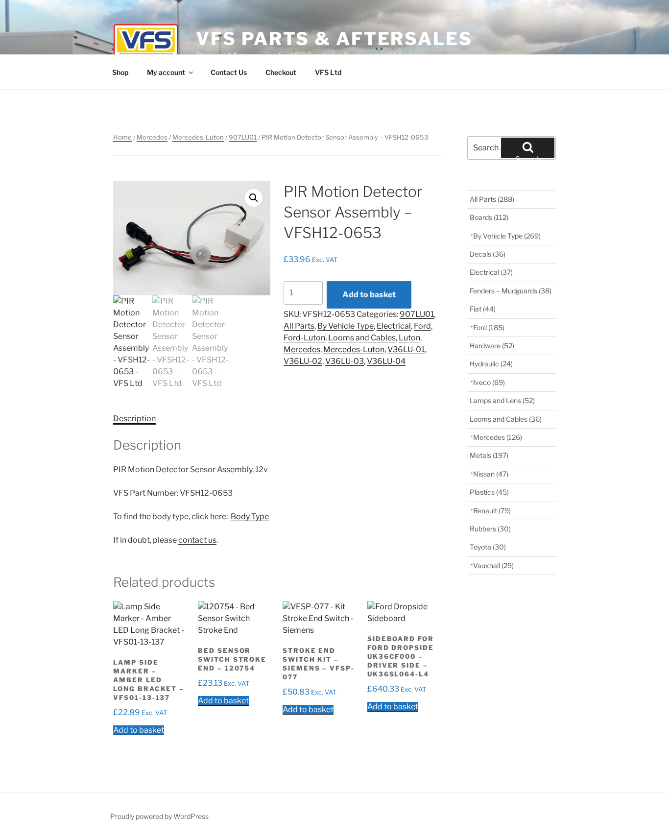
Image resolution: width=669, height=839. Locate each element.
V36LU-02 (303, 361)
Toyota (488, 547)
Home (122, 137)
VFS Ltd (328, 72)
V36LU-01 (406, 349)
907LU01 (243, 137)
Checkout (280, 72)
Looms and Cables (362, 337)
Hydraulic (491, 364)
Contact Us (229, 72)
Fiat (483, 309)
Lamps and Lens (502, 400)
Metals (489, 455)
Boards (489, 217)
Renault (492, 510)
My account (166, 72)
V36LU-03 (344, 361)
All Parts (299, 326)
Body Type (250, 516)
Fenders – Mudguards (510, 291)
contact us (197, 540)
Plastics (489, 492)
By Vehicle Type (345, 326)
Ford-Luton (304, 337)
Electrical (394, 326)
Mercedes (152, 137)
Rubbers (490, 529)
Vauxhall (493, 565)
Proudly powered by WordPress (159, 816)
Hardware (492, 345)
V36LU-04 (386, 361)
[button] (254, 198)
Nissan (490, 474)
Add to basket (369, 294)
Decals (487, 254)
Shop (120, 72)
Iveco (489, 382)
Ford (422, 326)
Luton (409, 337)
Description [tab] (134, 418)
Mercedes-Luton (198, 137)
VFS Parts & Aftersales (334, 38)
